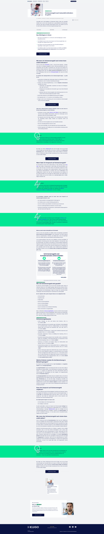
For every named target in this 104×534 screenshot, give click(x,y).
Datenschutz (65, 531)
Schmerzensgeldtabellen (49, 310)
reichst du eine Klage (53, 112)
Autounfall (47, 64)
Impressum (61, 531)
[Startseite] (36, 18)
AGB (68, 531)
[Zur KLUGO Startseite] (30, 1)
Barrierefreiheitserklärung (72, 531)
